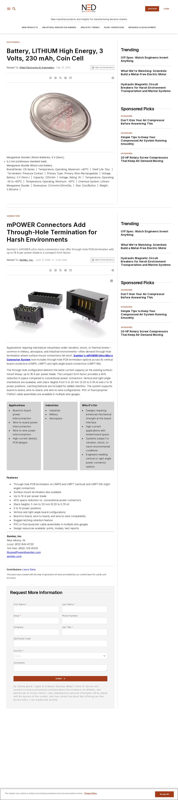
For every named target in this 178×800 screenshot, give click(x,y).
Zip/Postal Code (22, 638)
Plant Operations (114, 27)
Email (17, 615)
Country (18, 650)
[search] (14, 9)
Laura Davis (29, 569)
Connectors (13, 216)
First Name (20, 604)
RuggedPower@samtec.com (24, 552)
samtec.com (14, 556)
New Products (30, 27)
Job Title (67, 627)
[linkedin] (55, 77)
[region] (89, 794)
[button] (9, 9)
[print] (112, 77)
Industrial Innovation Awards (59, 27)
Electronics (13, 42)
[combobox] (60, 655)
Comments (19, 662)
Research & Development (142, 27)
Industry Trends (90, 27)
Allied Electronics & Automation (36, 67)
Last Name (68, 604)
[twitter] (60, 77)
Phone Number (70, 615)
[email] (70, 77)
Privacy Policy (90, 793)
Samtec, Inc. (26, 260)
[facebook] (50, 77)
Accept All (164, 794)
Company (18, 627)
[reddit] (65, 77)
